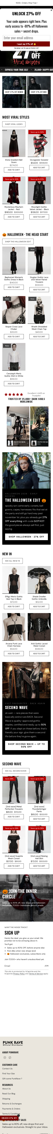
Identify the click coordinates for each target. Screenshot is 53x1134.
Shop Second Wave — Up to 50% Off (26, 745)
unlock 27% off (9, 1118)
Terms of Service (36, 973)
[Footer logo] (12, 1044)
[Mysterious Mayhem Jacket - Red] (13, 190)
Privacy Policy (19, 973)
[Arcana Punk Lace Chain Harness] (13, 627)
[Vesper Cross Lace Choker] (13, 310)
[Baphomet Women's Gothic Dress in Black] (13, 260)
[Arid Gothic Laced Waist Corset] (39, 627)
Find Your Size (8, 1073)
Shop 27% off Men (38, 92)
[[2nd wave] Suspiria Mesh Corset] (13, 839)
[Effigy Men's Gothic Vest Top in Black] (13, 580)
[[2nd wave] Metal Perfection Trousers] (13, 790)
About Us (6, 1088)
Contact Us (7, 1068)
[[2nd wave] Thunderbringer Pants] (39, 790)
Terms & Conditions (11, 1113)
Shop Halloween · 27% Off (26, 536)
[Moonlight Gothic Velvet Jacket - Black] (39, 190)
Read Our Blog (8, 1093)
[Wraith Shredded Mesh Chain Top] (39, 310)
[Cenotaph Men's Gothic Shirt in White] (13, 357)
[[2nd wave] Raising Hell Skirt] (39, 839)
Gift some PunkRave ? (12, 1078)
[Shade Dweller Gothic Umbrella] (39, 580)
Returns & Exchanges (12, 1103)
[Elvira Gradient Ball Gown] (13, 143)
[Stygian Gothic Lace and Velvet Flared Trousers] (39, 260)
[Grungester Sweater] (39, 143)
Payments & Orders (11, 1108)
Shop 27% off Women (14, 92)
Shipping (6, 1098)
